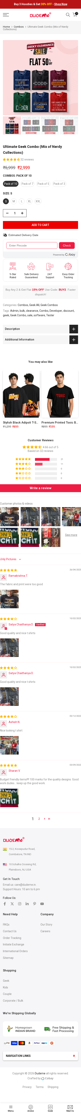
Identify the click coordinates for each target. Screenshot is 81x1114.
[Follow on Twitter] (12, 903)
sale (29, 315)
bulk (22, 310)
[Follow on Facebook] (4, 903)
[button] (11, 159)
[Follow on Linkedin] (27, 903)
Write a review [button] (40, 488)
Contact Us (10, 931)
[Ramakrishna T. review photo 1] (9, 599)
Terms (40, 1087)
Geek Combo (18, 315)
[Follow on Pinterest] (34, 903)
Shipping (53, 1087)
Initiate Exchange (13, 944)
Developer (56, 310)
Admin (14, 310)
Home (6, 26)
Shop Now (60, 4)
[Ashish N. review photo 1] (9, 745)
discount (68, 310)
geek (6, 315)
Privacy (27, 1087)
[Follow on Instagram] (19, 903)
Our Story (46, 924)
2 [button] (39, 818)
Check (67, 245)
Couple (7, 994)
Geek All (34, 305)
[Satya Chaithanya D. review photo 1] (9, 647)
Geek (6, 980)
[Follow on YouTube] (42, 903)
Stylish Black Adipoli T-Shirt (22, 422)
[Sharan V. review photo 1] (9, 797)
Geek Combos (49, 305)
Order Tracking (12, 938)
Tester (50, 315)
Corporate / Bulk (13, 1000)
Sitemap (8, 957)
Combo (43, 310)
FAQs (6, 924)
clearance (32, 310)
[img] (8, 570)
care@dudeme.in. (25, 884)
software (39, 315)
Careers (45, 931)
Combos (19, 26)
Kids (5, 987)
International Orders (15, 951)
